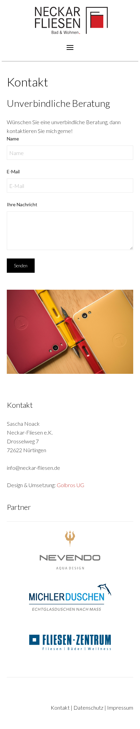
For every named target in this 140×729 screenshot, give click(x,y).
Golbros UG (70, 485)
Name (13, 138)
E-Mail (13, 171)
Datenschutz (88, 707)
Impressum (120, 707)
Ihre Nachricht (22, 204)
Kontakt (60, 707)
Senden (21, 265)
